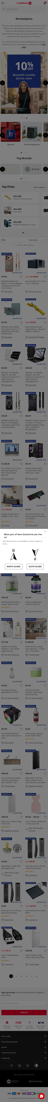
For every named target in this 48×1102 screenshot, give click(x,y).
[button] (41, 1096)
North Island (13, 566)
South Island (35, 566)
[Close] (45, 531)
